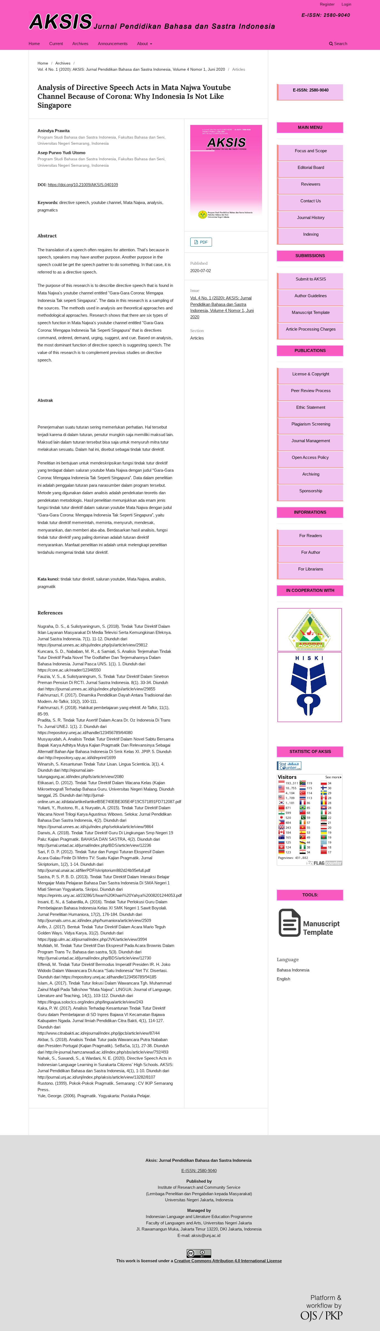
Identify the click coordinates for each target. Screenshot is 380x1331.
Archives (80, 43)
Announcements (113, 43)
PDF (203, 242)
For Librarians (310, 569)
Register (327, 4)
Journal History (311, 217)
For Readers (310, 535)
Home (34, 43)
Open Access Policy (311, 457)
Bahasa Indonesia (293, 970)
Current (56, 43)
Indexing (311, 234)
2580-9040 (319, 90)
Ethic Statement (310, 407)
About (143, 43)
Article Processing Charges (311, 329)
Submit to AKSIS (311, 279)
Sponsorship (310, 490)
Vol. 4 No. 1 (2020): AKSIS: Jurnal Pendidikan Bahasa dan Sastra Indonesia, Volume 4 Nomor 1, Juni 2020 (131, 69)
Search (340, 43)
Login (346, 4)
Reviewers (310, 184)
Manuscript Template (311, 312)
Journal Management (311, 440)
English (283, 978)
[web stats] (289, 765)
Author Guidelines (311, 295)
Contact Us (310, 200)
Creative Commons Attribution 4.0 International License (228, 1260)
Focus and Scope (311, 150)
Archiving (310, 474)
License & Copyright (310, 374)
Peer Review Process (311, 390)
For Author (310, 552)
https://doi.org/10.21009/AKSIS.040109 (83, 184)
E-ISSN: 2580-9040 (199, 1170)
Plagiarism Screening (311, 424)
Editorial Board (311, 167)
